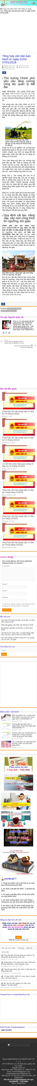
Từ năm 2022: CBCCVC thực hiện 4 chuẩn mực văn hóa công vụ (18, 977)
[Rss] (16, 1061)
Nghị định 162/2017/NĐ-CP (9, 310)
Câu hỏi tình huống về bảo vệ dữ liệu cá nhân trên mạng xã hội (18, 621)
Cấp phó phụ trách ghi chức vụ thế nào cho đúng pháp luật (18, 970)
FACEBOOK (13, 1081)
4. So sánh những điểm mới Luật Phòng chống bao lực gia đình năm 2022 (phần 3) (17, 901)
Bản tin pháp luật (9, 67)
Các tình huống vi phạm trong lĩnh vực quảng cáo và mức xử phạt (17, 638)
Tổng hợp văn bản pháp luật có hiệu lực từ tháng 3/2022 (18, 439)
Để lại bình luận (24, 67)
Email (4, 591)
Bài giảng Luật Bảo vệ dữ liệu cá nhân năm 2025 (17, 629)
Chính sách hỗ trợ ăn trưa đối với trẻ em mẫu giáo (23, 346)
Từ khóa (21, 948)
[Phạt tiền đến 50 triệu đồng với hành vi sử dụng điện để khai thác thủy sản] (2, 955)
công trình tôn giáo (14, 308)
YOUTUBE (24, 1081)
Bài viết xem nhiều (8, 948)
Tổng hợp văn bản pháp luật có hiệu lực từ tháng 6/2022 (18, 412)
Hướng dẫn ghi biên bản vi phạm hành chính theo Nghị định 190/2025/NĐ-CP (24, 726)
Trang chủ (6, 9)
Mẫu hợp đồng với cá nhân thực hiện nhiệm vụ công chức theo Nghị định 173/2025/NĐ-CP (24, 717)
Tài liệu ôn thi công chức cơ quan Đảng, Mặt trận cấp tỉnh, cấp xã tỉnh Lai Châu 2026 (17, 634)
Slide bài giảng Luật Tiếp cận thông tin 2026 (17, 625)
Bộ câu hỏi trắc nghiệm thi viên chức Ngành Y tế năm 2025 (16, 984)
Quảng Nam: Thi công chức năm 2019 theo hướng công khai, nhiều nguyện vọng (18, 963)
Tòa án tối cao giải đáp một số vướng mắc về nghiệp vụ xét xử (14, 341)
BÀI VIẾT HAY (16, 9)
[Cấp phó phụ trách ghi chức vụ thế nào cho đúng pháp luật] (2, 969)
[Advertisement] (18, 34)
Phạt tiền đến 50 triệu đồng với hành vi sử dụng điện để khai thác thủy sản (18, 956)
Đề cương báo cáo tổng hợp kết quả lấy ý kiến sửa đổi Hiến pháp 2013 (24, 743)
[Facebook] (18, 1061)
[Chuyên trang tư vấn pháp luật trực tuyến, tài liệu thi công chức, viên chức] (18, 3)
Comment (6, 566)
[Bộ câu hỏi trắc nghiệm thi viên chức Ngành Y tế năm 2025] (2, 983)
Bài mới (29, 948)
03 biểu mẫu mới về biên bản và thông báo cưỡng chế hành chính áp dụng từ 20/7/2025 (24, 734)
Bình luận (5, 952)
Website (5, 597)
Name (5, 584)
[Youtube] (20, 1061)
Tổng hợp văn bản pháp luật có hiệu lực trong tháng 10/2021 (18, 543)
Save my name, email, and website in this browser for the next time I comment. (18, 605)
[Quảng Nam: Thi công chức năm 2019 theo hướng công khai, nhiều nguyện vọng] (2, 962)
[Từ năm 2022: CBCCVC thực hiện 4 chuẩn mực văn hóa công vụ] (2, 976)
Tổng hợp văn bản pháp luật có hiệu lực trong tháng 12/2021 (18, 491)
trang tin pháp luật (21, 940)
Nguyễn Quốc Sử (9, 66)
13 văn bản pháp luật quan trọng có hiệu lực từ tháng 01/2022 (17, 465)
